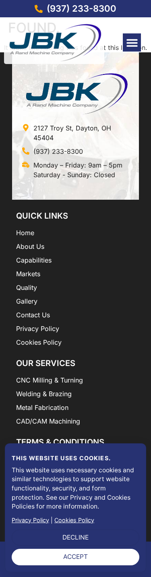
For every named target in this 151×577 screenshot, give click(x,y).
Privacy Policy (30, 520)
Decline (75, 537)
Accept (75, 556)
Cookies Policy (74, 520)
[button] (132, 42)
